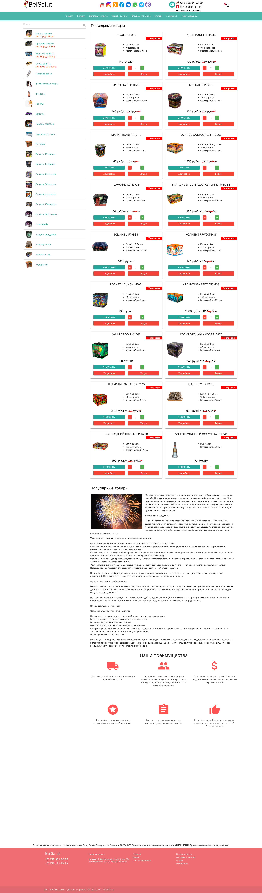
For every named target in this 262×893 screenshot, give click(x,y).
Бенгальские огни (45, 134)
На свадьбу (42, 224)
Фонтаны (40, 93)
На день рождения (46, 234)
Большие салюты (45, 55)
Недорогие (41, 264)
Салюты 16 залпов (45, 154)
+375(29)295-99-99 (191, 6)
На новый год (43, 254)
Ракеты (40, 103)
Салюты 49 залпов (46, 194)
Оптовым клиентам (141, 16)
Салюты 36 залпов (46, 184)
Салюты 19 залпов (45, 164)
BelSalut (40, 4)
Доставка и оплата (98, 16)
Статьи (158, 16)
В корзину (109, 68)
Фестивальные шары (47, 83)
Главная (69, 16)
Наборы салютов (45, 123)
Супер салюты (46, 65)
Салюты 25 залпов (46, 174)
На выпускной (43, 244)
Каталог (81, 16)
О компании (172, 16)
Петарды (40, 144)
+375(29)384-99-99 (191, 2)
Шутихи (40, 113)
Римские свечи (44, 73)
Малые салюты (45, 35)
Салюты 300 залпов (46, 214)
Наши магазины (189, 16)
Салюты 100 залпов (46, 204)
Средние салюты (45, 45)
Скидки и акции (119, 16)
